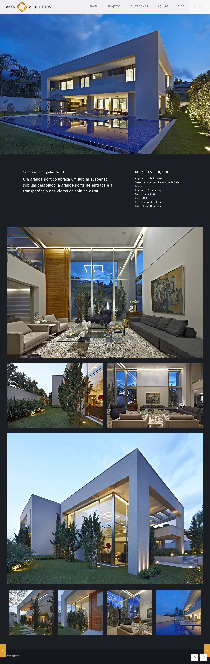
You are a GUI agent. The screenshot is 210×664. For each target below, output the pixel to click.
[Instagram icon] (198, 656)
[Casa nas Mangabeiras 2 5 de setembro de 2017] (3, 650)
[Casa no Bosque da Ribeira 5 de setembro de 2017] (207, 650)
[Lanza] (27, 7)
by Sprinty (13, 656)
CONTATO (199, 7)
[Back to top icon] (194, 657)
